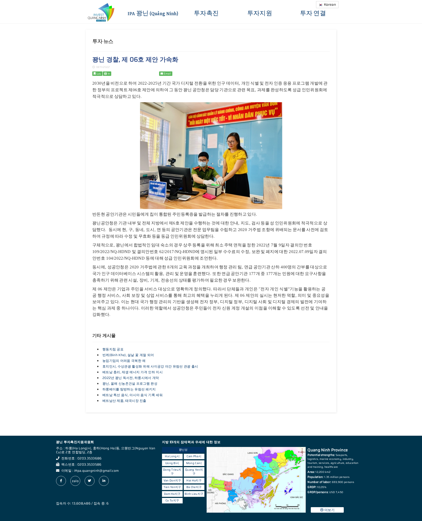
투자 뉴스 (102, 41)
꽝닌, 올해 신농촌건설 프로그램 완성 (129, 383)
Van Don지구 (172, 480)
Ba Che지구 (194, 487)
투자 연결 (313, 13)
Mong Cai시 (194, 463)
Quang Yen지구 (194, 471)
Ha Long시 (172, 456)
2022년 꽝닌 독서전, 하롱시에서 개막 (130, 378)
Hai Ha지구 (193, 480)
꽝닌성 (183, 449)
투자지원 (259, 13)
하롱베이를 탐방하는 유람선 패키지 (129, 389)
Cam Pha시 (194, 456)
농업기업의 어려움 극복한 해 (124, 360)
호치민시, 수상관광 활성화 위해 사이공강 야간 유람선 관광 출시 (150, 366)
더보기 (329, 510)
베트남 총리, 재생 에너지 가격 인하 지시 (132, 372)
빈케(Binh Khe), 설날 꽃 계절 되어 (128, 355)
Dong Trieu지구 (172, 471)
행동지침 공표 (113, 349)
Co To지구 (172, 500)
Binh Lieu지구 (194, 494)
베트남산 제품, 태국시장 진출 (124, 400)
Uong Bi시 (172, 463)
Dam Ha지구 (172, 494)
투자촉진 (206, 13)
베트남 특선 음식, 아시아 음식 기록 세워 (132, 395)
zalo (75, 481)
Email (167, 73)
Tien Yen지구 (172, 487)
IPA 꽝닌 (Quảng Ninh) (153, 13)
